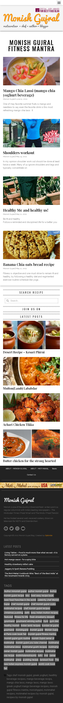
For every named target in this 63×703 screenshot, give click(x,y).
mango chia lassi (16, 682)
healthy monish (11, 625)
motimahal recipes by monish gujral (35, 693)
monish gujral (36, 629)
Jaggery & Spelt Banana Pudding (19, 569)
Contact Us (31, 475)
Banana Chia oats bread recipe (28, 264)
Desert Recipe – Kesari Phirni (24, 352)
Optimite (48, 535)
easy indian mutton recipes (44, 612)
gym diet (54, 621)
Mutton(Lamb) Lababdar (20, 388)
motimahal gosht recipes (34, 647)
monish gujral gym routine (17, 638)
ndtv (40, 655)
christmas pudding (13, 612)
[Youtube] (23, 528)
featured (8, 617)
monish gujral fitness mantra (42, 634)
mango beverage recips (39, 678)
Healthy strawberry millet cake (19, 564)
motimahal (53, 642)
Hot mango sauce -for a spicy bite (20, 560)
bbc (28, 595)
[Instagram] (17, 528)
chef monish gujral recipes (37, 608)
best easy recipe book (42, 595)
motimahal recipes (34, 651)
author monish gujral (38, 591)
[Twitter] (11, 528)
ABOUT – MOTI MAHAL (40, 469)
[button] (58, 2)
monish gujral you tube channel (31, 642)
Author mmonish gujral (15, 591)
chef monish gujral (20, 604)
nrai (46, 655)
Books (54, 469)
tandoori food (46, 659)
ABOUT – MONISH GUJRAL (16, 469)
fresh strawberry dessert (42, 617)
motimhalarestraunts (26, 655)
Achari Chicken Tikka (18, 424)
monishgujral (22, 629)
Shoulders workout (18, 152)
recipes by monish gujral (20, 697)
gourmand (9, 621)
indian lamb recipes (30, 625)
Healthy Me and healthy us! (25, 210)
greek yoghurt (40, 675)
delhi (27, 612)
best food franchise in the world (20, 599)
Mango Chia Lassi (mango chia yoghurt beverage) (29, 92)
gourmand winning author (29, 621)
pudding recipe (30, 659)
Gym (45, 621)
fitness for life (21, 617)
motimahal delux (12, 647)
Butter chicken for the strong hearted (29, 461)
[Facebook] (6, 528)
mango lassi (32, 682)
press (18, 659)
